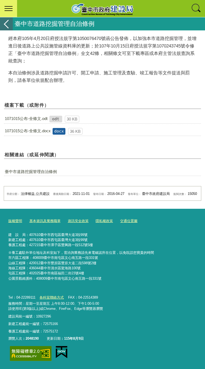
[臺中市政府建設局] (102, 8)
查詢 (196, 8)
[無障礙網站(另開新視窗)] (31, 353)
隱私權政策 (104, 221)
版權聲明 (15, 221)
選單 (8, 8)
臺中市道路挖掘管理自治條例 (31, 171)
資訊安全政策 (78, 221)
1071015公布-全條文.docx (28, 131)
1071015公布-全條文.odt (26, 118)
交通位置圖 (128, 221)
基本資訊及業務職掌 (45, 221)
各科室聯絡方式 (52, 297)
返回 (6, 23)
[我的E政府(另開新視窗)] (61, 352)
